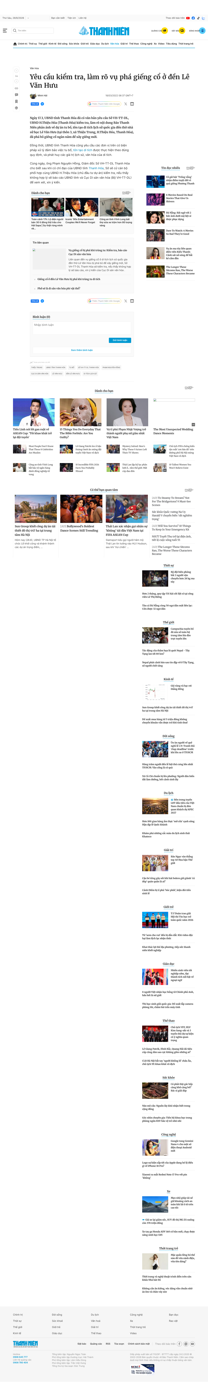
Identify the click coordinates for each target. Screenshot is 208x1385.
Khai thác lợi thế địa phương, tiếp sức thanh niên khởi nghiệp (166, 949)
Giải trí (124, 43)
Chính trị (22, 43)
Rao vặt (173, 1320)
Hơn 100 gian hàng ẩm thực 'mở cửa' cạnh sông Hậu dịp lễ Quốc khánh (168, 823)
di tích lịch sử (90, 374)
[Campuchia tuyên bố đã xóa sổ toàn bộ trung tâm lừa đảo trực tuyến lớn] (155, 635)
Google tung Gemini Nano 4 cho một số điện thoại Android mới (182, 1146)
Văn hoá (95, 1320)
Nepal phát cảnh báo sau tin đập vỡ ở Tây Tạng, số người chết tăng (168, 664)
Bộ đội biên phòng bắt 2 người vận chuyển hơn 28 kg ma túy (183, 576)
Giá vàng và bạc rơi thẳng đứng (181, 687)
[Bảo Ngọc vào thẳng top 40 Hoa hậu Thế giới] (155, 863)
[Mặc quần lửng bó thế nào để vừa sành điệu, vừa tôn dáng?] (155, 1261)
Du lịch (105, 43)
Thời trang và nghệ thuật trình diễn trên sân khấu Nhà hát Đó (166, 1278)
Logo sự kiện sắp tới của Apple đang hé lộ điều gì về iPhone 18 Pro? (167, 1164)
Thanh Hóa (96, 168)
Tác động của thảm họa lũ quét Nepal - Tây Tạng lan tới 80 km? (166, 652)
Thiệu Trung (36, 368)
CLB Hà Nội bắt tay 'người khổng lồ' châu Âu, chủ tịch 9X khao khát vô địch (167, 1062)
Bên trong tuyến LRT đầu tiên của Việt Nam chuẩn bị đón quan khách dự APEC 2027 (182, 806)
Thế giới (42, 43)
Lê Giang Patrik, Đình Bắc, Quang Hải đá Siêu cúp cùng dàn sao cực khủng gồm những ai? (167, 1050)
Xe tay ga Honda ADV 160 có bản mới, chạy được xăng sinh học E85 (168, 1233)
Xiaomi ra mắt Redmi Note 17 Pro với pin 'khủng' (164, 1176)
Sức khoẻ (57, 1320)
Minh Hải (42, 95)
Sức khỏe (74, 43)
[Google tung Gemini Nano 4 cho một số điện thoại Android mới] (155, 1147)
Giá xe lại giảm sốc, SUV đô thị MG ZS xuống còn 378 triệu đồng (168, 1221)
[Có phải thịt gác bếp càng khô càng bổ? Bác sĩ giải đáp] (155, 1090)
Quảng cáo (96, 1343)
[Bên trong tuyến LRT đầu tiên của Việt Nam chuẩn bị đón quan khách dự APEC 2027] (155, 806)
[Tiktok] (198, 18)
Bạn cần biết (58, 18)
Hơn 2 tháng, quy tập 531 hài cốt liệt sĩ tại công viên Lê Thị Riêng (167, 595)
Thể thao (134, 43)
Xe (155, 43)
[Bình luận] (16, 95)
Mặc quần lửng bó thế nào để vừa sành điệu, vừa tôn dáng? (183, 1258)
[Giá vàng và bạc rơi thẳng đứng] (155, 692)
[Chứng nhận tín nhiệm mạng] (142, 1369)
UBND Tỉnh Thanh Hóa (55, 368)
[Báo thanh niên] (104, 30)
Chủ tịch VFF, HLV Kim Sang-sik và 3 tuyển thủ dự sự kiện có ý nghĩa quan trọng (182, 1034)
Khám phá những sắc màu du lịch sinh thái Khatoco (166, 835)
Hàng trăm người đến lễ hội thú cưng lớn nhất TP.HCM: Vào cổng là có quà (167, 766)
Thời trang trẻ (185, 43)
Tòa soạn (119, 1343)
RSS (108, 1343)
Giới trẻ (85, 43)
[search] (33, 31)
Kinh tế (52, 43)
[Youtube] (188, 18)
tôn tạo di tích (82, 150)
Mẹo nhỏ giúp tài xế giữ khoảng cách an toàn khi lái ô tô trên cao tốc (182, 1202)
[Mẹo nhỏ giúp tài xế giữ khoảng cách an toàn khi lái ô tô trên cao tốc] (155, 1204)
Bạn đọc (173, 1314)
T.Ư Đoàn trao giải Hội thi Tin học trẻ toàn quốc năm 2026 (182, 916)
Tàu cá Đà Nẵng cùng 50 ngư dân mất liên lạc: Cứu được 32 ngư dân (167, 607)
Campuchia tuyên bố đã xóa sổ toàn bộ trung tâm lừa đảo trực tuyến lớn (182, 633)
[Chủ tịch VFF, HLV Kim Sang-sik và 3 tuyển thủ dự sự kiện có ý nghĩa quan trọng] (155, 1034)
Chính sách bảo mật (139, 1343)
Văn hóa (114, 43)
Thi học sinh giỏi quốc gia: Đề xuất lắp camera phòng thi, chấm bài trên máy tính (167, 1005)
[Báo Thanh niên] (25, 1344)
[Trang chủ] (15, 44)
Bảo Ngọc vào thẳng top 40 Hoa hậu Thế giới (182, 860)
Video (161, 43)
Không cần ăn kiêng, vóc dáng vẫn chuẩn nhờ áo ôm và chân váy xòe (167, 1290)
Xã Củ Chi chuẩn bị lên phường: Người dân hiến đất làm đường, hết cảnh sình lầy (168, 778)
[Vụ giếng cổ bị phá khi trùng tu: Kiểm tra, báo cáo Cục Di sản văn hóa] (49, 259)
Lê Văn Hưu (57, 374)
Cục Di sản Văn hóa (39, 374)
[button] (16, 71)
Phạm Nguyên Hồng (111, 368)
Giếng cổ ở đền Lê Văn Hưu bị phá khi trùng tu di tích (69, 279)
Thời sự (33, 43)
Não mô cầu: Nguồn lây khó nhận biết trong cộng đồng (166, 1107)
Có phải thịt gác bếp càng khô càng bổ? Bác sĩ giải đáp (182, 1087)
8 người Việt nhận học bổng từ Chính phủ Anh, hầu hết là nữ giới (168, 994)
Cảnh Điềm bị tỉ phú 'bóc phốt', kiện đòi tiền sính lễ (166, 892)
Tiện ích (71, 18)
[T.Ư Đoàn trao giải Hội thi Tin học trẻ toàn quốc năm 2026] (155, 920)
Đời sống (62, 43)
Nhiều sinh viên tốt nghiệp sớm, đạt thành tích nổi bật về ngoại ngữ (182, 975)
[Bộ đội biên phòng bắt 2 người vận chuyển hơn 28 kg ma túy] (155, 578)
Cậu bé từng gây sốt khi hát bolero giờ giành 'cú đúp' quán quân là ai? (168, 880)
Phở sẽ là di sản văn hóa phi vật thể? (59, 288)
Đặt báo (82, 1343)
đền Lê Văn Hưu (73, 374)
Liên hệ (82, 18)
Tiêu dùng (171, 43)
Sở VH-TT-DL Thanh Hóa (88, 368)
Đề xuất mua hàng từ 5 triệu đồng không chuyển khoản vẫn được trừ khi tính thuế (165, 721)
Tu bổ (71, 368)
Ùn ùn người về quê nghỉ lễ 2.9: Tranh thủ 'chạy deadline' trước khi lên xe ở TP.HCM (183, 747)
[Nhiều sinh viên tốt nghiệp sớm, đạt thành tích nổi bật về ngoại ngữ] (155, 977)
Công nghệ (146, 43)
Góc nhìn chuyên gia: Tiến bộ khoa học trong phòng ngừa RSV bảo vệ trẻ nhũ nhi (167, 1119)
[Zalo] (204, 18)
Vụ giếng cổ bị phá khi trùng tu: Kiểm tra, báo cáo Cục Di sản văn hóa (98, 252)
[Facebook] (193, 18)
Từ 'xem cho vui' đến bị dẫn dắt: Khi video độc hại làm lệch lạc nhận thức (167, 937)
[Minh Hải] (33, 95)
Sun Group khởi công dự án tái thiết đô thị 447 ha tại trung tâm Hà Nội (167, 709)
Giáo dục (95, 43)
